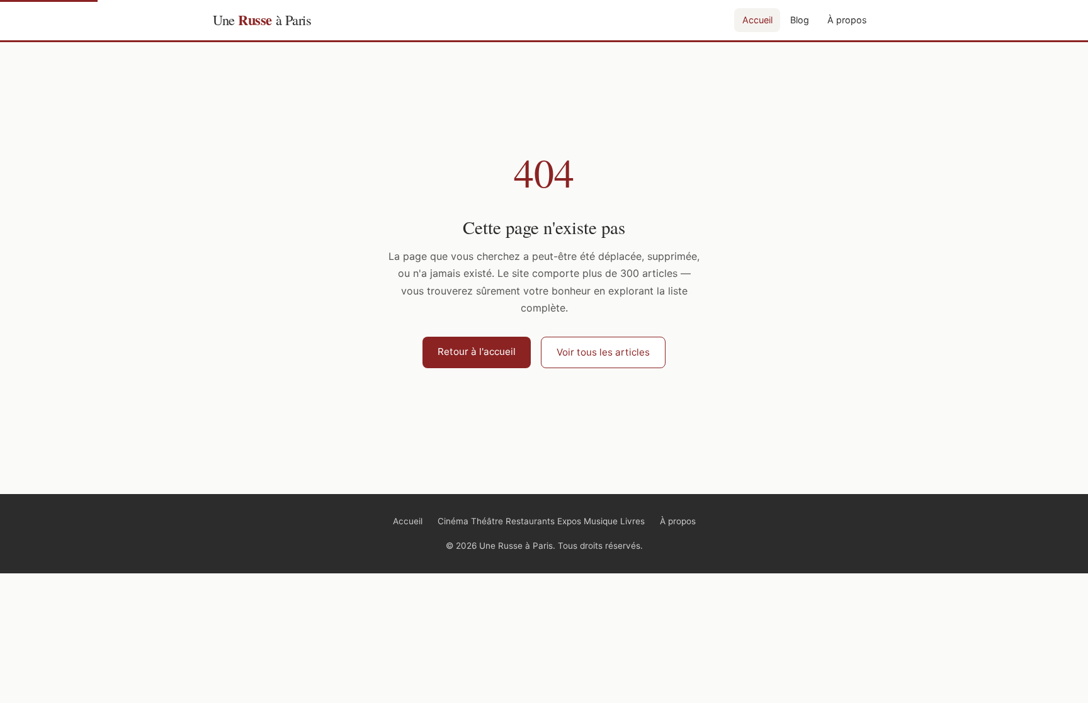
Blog (799, 19)
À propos (847, 19)
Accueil (757, 19)
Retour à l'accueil (477, 351)
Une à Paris (262, 19)
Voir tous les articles (603, 352)
